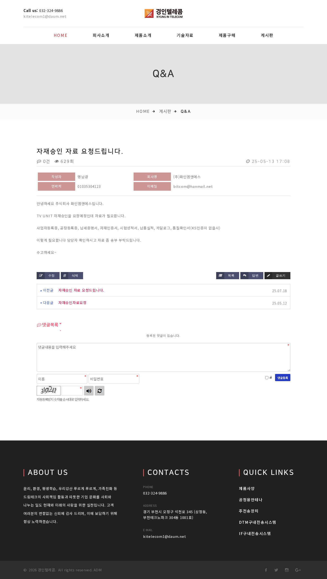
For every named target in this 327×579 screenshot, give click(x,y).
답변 (255, 275)
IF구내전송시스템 (255, 533)
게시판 (267, 35)
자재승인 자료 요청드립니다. (81, 290)
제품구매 (227, 35)
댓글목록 (49, 324)
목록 (230, 275)
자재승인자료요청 (72, 302)
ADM (98, 569)
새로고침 (99, 390)
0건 (45, 161)
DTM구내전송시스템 (257, 522)
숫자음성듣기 (89, 390)
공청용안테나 (251, 499)
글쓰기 (280, 275)
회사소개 (101, 35)
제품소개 (143, 35)
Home (61, 35)
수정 (51, 275)
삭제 (74, 275)
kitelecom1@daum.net (44, 16)
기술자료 (185, 35)
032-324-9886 (51, 10)
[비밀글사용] (271, 377)
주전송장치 (249, 511)
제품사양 (247, 488)
